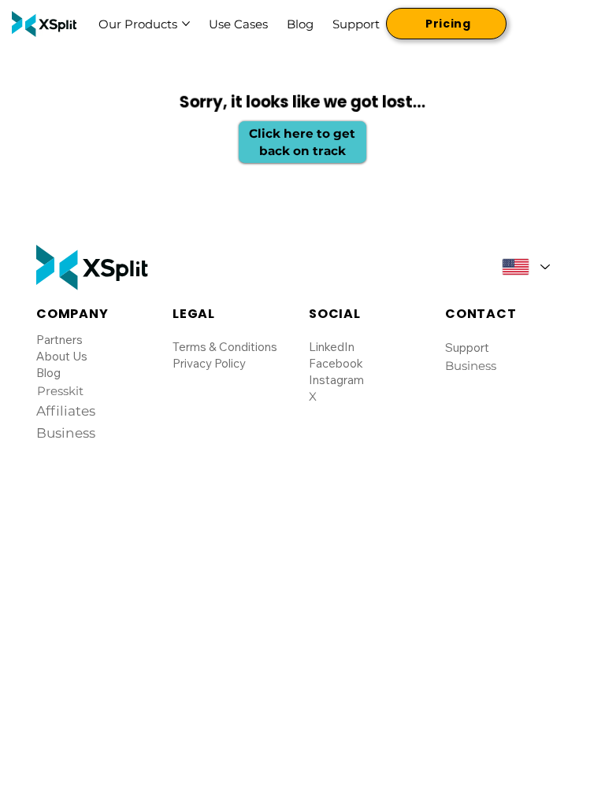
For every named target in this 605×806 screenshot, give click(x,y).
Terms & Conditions (225, 346)
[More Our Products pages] (186, 24)
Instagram (336, 379)
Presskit (60, 390)
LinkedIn (331, 346)
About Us (61, 356)
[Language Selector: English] (525, 266)
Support (467, 347)
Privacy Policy (209, 363)
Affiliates (65, 411)
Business (470, 365)
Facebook (336, 363)
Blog (48, 372)
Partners (59, 339)
